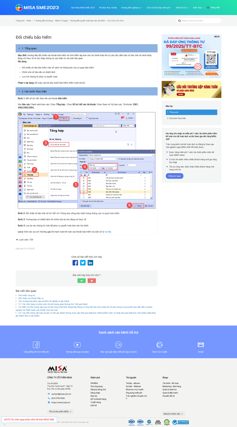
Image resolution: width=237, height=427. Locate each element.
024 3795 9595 (58, 398)
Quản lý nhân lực (170, 389)
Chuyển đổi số (169, 396)
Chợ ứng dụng (97, 386)
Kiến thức (197, 7)
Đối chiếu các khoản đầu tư (31, 298)
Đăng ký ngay (175, 176)
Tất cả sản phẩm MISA (59, 411)
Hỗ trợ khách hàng (98, 399)
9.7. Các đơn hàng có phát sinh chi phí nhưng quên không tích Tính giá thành (53, 304)
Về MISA (94, 383)
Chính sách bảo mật (81, 422)
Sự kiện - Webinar (133, 386)
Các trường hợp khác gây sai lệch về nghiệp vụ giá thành (44, 301)
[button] (87, 48)
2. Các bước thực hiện (176, 118)
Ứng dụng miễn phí (134, 393)
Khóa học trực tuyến (134, 389)
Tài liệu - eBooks (133, 383)
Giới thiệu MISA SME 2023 (83, 7)
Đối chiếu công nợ (27, 295)
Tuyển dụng (96, 402)
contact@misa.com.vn (61, 394)
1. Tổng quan (172, 112)
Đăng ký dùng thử (98, 389)
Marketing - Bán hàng (172, 386)
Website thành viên (172, 414)
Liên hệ (94, 405)
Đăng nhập (95, 393)
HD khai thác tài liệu (108, 7)
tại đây (108, 231)
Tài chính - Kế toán (171, 383)
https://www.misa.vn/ (60, 402)
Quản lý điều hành (170, 393)
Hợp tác (94, 396)
